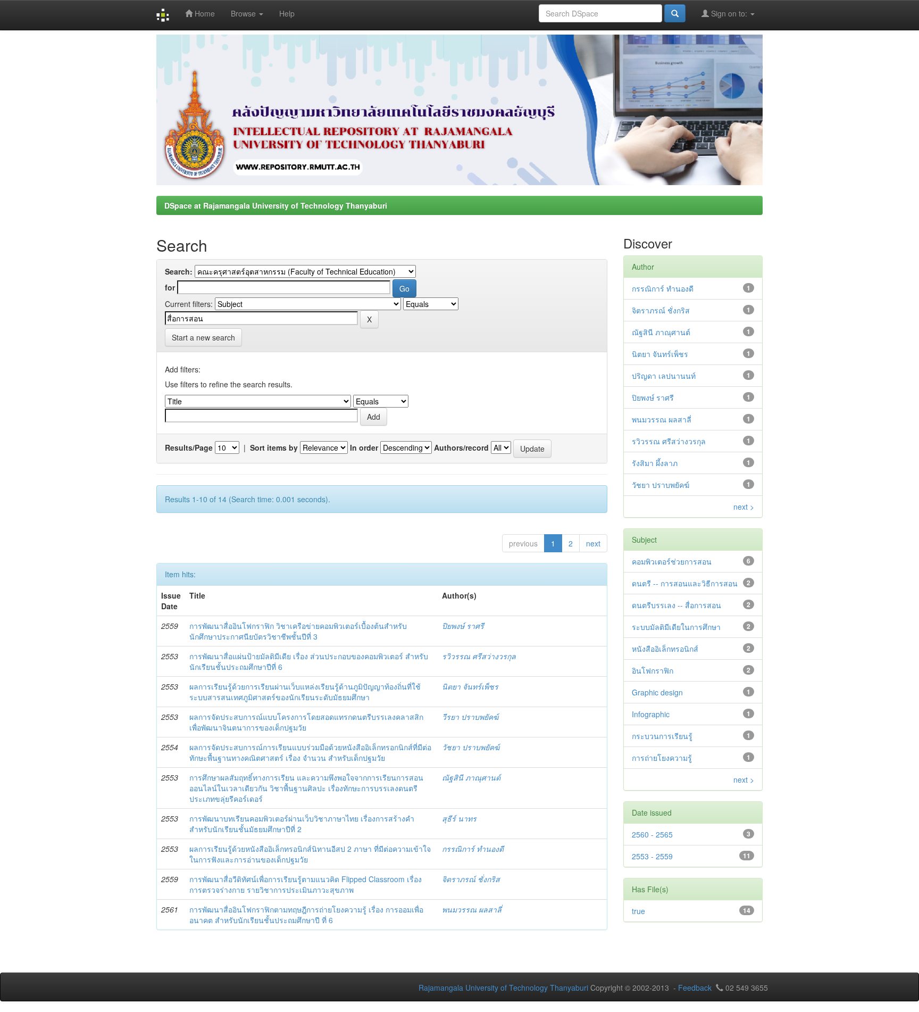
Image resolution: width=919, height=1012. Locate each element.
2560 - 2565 (652, 834)
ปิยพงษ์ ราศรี (463, 625)
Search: (179, 271)
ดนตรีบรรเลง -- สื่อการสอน (676, 605)
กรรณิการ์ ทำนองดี (473, 848)
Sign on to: (729, 13)
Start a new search (203, 337)
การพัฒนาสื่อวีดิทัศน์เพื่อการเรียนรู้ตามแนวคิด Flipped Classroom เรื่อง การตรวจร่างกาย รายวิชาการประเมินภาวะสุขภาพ (305, 884)
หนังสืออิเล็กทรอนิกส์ (665, 648)
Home (204, 13)
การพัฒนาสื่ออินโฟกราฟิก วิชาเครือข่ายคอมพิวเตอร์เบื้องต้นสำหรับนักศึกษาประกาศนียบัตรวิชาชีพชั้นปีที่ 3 (298, 631)
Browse (244, 13)
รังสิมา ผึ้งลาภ (655, 463)
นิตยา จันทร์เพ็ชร (470, 686)
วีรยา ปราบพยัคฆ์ (470, 716)
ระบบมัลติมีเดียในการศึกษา (676, 626)
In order (364, 447)
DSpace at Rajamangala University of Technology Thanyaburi (275, 205)
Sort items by (274, 447)
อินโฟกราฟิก (652, 670)
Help (287, 13)
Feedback (695, 987)
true (638, 911)
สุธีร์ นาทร (459, 818)
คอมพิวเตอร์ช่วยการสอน (672, 561)
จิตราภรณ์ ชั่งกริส (471, 879)
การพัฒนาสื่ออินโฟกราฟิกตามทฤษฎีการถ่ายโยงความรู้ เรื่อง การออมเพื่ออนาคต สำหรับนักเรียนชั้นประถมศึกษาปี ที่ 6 (306, 914)
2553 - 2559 (652, 856)
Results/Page (189, 447)
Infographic (651, 714)
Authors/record (461, 447)
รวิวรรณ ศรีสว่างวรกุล (479, 656)
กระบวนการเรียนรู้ (662, 736)
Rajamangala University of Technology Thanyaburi (503, 987)
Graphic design (657, 692)
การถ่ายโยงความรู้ (662, 757)
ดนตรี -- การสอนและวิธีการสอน (685, 583)
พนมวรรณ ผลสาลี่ (472, 909)
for (170, 287)
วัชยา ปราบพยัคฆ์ (470, 747)
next (593, 543)
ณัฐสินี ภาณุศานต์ (471, 777)
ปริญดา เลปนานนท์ (664, 375)
